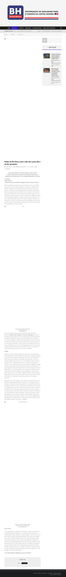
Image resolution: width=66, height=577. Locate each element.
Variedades (28, 28)
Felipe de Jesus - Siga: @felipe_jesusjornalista (16, 166)
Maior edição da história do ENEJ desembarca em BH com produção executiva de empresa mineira (56, 72)
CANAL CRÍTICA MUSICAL (49, 28)
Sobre (39, 31)
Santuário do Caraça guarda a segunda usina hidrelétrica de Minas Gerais (56, 56)
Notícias (14, 28)
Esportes (21, 28)
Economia (8, 168)
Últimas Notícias (37, 28)
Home (9, 28)
